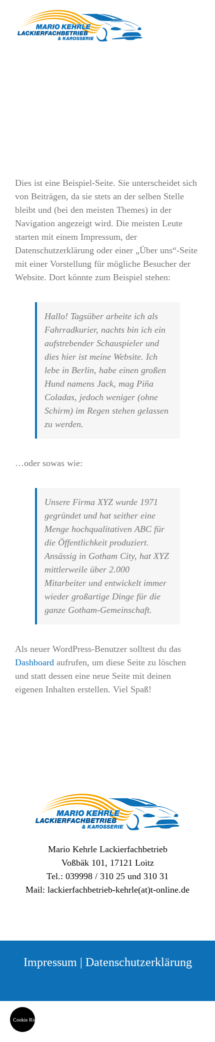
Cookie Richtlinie (24, 1020)
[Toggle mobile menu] (196, 32)
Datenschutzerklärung (139, 962)
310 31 (156, 876)
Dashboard (34, 662)
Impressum (50, 962)
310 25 (112, 876)
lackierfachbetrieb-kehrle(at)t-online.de (119, 890)
